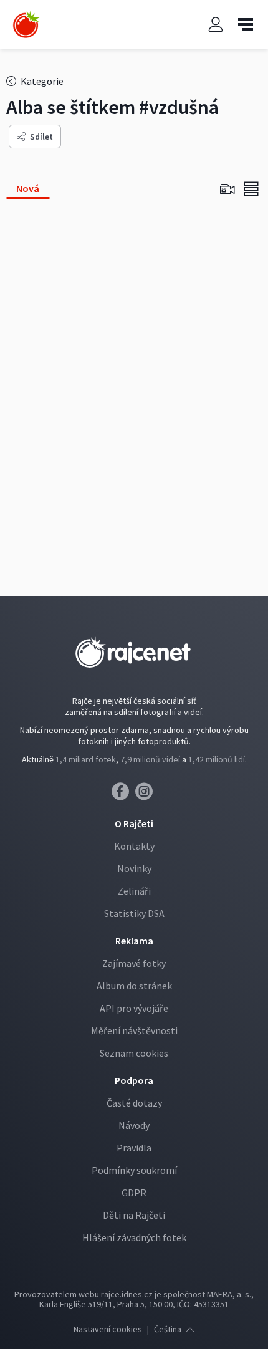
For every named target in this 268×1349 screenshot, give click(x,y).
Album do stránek (134, 985)
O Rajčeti (134, 823)
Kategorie (41, 81)
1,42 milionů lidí (216, 759)
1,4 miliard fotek (85, 759)
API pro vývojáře (134, 1008)
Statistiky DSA (134, 913)
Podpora (134, 1080)
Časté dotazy (134, 1103)
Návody (134, 1125)
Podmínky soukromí (134, 1170)
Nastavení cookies (108, 1329)
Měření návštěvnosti (134, 1030)
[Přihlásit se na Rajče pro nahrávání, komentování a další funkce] (215, 25)
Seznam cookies (134, 1053)
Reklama (134, 940)
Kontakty (134, 846)
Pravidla (134, 1147)
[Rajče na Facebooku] (123, 794)
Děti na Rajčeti (134, 1215)
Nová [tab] (27, 188)
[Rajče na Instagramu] (146, 794)
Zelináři (134, 891)
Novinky (134, 868)
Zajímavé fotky (134, 963)
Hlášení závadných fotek (134, 1237)
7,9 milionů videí (150, 759)
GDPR (134, 1192)
